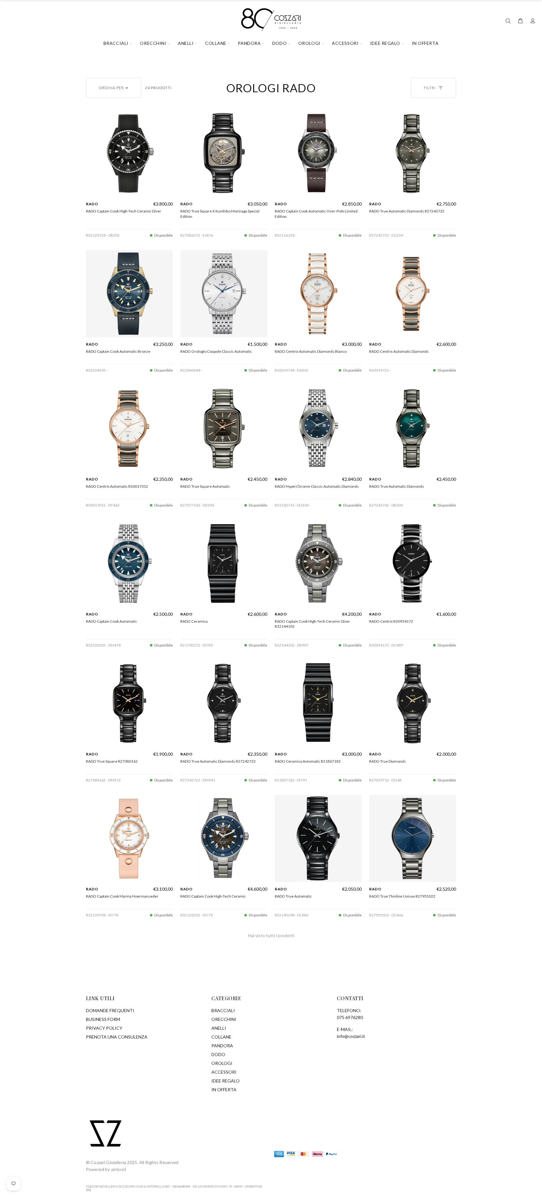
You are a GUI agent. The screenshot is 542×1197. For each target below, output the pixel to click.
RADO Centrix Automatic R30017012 (117, 486)
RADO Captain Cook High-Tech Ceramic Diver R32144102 (312, 624)
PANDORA (222, 1045)
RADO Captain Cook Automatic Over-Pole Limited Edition (316, 214)
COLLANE (221, 1036)
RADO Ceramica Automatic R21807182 (308, 761)
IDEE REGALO (225, 1080)
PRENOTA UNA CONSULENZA (116, 1036)
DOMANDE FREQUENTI (110, 1010)
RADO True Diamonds (387, 761)
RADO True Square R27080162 (112, 761)
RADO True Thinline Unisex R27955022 (402, 896)
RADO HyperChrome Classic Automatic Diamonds (317, 486)
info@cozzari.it (351, 1036)
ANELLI (218, 1028)
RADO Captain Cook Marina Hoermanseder (122, 896)
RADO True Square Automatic (205, 486)
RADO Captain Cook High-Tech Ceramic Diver (123, 211)
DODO (218, 1054)
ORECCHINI (223, 1019)
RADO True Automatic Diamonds (396, 486)
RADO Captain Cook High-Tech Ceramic (213, 896)
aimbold (118, 1169)
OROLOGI (221, 1063)
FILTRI (430, 87)
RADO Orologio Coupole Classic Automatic (216, 351)
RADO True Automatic (293, 896)
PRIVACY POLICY (104, 1028)
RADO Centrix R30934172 (391, 621)
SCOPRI (129, 194)
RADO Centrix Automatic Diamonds (399, 351)
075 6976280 (350, 1017)
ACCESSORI (223, 1072)
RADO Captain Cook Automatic (111, 621)
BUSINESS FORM (103, 1019)
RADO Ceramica (194, 621)
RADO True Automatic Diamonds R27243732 (406, 211)
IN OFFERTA (223, 1089)
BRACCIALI (223, 1010)
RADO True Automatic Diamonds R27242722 (218, 761)
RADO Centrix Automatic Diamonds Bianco (311, 351)
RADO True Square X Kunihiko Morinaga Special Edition (219, 214)
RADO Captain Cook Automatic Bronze (118, 351)
